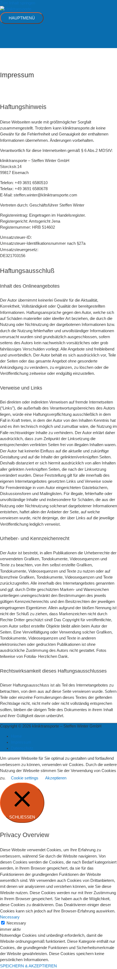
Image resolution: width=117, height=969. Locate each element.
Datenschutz (22, 748)
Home (16, 736)
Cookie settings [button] (24, 778)
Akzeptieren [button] (55, 778)
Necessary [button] (10, 917)
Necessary (16, 923)
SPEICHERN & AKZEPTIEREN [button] (28, 966)
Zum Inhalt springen (17, 3)
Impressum (21, 742)
